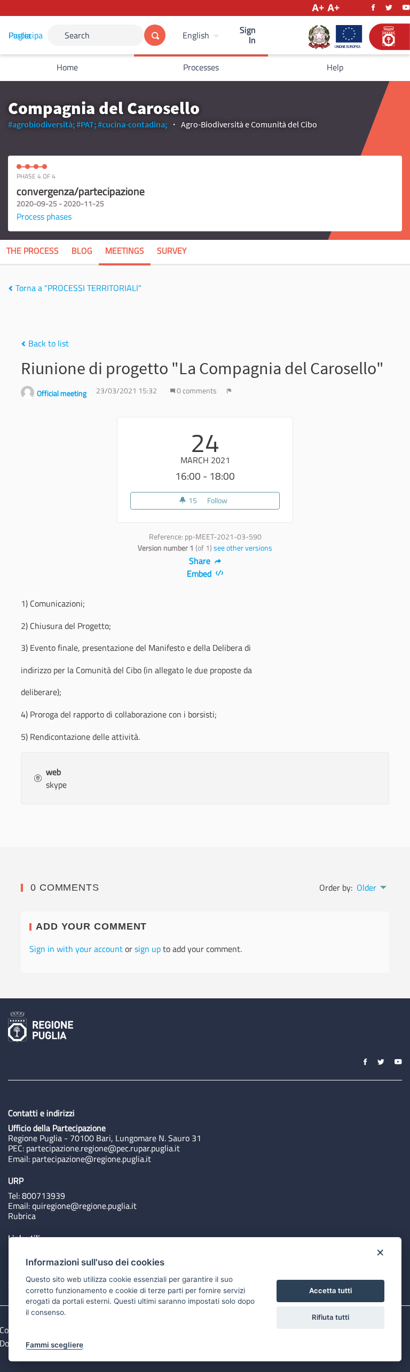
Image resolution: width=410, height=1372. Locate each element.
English (196, 35)
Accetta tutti (330, 1290)
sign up (148, 948)
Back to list (47, 343)
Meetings (124, 250)
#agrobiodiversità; (41, 124)
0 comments (196, 391)
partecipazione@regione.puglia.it (91, 1158)
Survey (172, 250)
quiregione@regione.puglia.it (84, 1205)
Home (67, 67)
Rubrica (22, 1215)
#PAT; (86, 124)
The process (32, 250)
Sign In (248, 34)
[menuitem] (202, 35)
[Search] (154, 35)
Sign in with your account (76, 948)
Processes (201, 67)
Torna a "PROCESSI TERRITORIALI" (77, 287)
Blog (82, 250)
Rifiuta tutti (330, 1317)
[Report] (229, 390)
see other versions (243, 548)
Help (335, 67)
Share (200, 560)
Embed (200, 573)
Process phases (44, 216)
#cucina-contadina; (132, 124)
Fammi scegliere (54, 1345)
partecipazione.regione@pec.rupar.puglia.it (103, 1148)
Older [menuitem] (366, 887)
